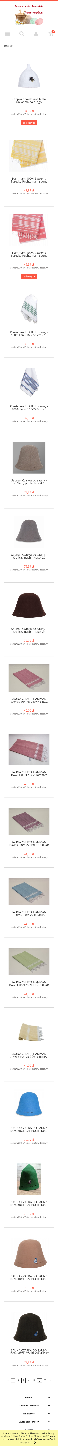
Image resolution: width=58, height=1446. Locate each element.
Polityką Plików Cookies (21, 1436)
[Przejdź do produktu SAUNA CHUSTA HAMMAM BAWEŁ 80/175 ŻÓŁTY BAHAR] (29, 1032)
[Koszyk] (51, 33)
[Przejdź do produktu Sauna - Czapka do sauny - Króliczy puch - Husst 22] (29, 532)
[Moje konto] (36, 34)
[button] (7, 34)
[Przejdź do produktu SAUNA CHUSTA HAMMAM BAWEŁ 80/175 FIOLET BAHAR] (29, 821)
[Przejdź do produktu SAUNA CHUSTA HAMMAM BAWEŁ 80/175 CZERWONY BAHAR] (29, 749)
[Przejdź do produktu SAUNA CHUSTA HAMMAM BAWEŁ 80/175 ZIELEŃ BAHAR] (29, 961)
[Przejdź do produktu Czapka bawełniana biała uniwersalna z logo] (29, 76)
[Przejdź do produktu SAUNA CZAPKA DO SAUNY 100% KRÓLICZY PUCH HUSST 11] (29, 1253)
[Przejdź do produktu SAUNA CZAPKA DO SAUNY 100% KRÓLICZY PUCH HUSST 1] (29, 1105)
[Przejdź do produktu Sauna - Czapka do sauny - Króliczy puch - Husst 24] (29, 606)
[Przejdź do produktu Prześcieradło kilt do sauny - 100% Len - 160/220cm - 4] (29, 383)
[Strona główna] (29, 17)
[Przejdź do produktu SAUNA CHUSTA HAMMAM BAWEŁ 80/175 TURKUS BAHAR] (29, 891)
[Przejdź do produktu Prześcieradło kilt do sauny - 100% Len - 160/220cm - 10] (29, 309)
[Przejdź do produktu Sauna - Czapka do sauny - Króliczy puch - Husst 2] (29, 458)
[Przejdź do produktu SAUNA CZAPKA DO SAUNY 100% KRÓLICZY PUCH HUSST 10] (29, 1179)
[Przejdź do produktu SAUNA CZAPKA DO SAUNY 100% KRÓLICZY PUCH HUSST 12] (29, 1327)
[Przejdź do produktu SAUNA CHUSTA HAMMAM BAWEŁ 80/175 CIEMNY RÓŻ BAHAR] (29, 678)
